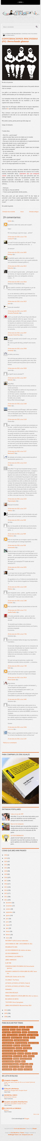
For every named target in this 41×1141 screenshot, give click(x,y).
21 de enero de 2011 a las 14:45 (17, 699)
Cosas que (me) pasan (20, 1128)
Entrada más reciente (9, 212)
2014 (5, 890)
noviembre (9, 906)
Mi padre (32, 1038)
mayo (7, 925)
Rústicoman (20, 1053)
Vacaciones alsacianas (25, 1059)
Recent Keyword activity (8, 1048)
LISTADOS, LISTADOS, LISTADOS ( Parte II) (17, 983)
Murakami (5, 1067)
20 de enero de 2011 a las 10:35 (17, 567)
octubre (8, 909)
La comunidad (6, 1038)
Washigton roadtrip (14, 1067)
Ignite (31, 1064)
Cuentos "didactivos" (32, 1035)
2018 (5, 877)
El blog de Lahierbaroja (11, 1089)
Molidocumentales (32, 1032)
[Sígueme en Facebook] (15, 19)
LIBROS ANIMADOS (10, 960)
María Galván (12, 680)
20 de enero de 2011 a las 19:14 (17, 677)
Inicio (22, 212)
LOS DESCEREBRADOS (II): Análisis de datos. (18, 950)
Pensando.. (22, 1027)
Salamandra (11, 547)
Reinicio (6, 1110)
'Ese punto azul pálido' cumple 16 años (15, 1103)
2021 (5, 868)
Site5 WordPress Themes (17, 1132)
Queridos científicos (33, 1043)
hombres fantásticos (8, 1040)
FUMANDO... (9, 989)
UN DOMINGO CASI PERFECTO (14, 956)
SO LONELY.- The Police (12, 980)
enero (8, 938)
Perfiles (18, 1030)
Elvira (9, 569)
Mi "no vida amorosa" (21, 1043)
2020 (5, 871)
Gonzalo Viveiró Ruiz (14, 335)
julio (7, 919)
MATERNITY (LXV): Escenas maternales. (16, 941)
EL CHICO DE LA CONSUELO (12, 1108)
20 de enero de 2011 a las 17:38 (17, 666)
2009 (5, 1013)
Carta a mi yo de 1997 (17, 814)
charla (22, 1067)
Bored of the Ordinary (10, 1097)
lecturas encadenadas (8, 1061)
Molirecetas (31, 1056)
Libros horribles (18, 1056)
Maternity (12, 1030)
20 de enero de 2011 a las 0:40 (17, 520)
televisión (20, 1069)
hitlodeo (10, 380)
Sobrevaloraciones (7, 1059)
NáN (9, 668)
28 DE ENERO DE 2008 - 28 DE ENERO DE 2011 (18, 944)
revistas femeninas (7, 1069)
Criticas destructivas (12, 1035)
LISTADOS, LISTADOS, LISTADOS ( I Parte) (17, 986)
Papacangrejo (12, 501)
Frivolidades (6, 1030)
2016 (5, 884)
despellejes (26, 1038)
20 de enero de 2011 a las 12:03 (17, 587)
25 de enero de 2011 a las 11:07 (17, 739)
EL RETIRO (8, 963)
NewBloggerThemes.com (14, 1134)
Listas (24, 1056)
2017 (5, 881)
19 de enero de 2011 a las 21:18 (17, 419)
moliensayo (19, 1048)
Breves (23, 1061)
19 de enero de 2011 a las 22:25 (17, 499)
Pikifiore (10, 589)
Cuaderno (34, 1053)
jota (9, 303)
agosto (8, 915)
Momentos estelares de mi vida (10, 1027)
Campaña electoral (7, 1045)
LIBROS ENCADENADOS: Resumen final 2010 (18, 1005)
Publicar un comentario (10, 743)
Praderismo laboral (8, 1051)
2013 (5, 893)
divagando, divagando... (11, 1080)
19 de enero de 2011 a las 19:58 (17, 348)
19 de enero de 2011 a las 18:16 (17, 282)
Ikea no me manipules (17, 824)
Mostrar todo (36, 1114)
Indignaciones (25, 1030)
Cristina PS (11, 239)
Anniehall (10, 350)
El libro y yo (30, 1027)
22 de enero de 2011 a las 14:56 (17, 727)
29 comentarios (9, 35)
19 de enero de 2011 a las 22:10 (17, 463)
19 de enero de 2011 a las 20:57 (17, 378)
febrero (8, 935)
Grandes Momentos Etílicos (21, 1040)
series (14, 1069)
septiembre (9, 912)
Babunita (10, 268)
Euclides (10, 603)
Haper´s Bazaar (24, 1064)
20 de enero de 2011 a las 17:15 (17, 610)
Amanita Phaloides (13, 313)
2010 (5, 1010)
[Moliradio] (26, 19)
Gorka (9, 221)
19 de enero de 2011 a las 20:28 (17, 368)
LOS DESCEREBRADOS (17, 835)
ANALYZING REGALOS (11, 993)
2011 (5, 900)
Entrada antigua (33, 212)
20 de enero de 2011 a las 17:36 (17, 634)
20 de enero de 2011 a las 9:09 (17, 534)
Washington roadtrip (16, 1038)
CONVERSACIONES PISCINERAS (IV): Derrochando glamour (20, 40)
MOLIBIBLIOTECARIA (11, 947)
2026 (5, 855)
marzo (8, 931)
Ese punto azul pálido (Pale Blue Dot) (15, 1102)
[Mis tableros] (31, 19)
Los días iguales (27, 1048)
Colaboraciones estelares (20, 1051)
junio (7, 922)
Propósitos (27, 1053)
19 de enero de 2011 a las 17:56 (17, 237)
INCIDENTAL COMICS (10, 1095)
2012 (5, 897)
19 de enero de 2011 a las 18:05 (17, 252)
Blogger (26, 1118)
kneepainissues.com (27, 1134)
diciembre (9, 903)
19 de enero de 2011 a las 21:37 (17, 451)
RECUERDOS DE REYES (12, 999)
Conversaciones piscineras (29, 33)
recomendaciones (16, 1032)
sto (8, 109)
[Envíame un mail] (20, 19)
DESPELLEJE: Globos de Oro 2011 (15, 977)
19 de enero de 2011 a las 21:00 (17, 404)
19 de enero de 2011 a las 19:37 (17, 333)
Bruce (4, 1035)
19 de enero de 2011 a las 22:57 (17, 508)
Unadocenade (22, 1035)
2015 (5, 887)
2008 (5, 1017)
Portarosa (11, 536)
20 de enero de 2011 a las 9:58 (17, 545)
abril (7, 928)
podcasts (24, 1032)
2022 (5, 865)
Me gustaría (17, 1045)
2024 (5, 858)
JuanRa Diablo (12, 612)
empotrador (29, 1067)
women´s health (28, 1069)
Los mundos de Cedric (8, 1043)
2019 (5, 874)
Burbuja (10, 254)
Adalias (10, 510)
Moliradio (16, 1059)
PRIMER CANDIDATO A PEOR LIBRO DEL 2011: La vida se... (22, 996)
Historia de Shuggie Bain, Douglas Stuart (15, 1090)
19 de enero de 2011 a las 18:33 (17, 311)
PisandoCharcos (25, 1045)
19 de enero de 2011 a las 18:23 (17, 301)
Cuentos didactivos (7, 1056)
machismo (17, 1061)
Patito (9, 406)
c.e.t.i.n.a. (10, 729)
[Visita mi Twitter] (9, 19)
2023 (5, 861)
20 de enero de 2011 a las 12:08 (17, 601)
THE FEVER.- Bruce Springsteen (14, 1002)
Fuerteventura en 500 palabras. (10, 1064)
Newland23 (11, 453)
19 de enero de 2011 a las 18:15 (17, 266)
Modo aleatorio (6, 1032)
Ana (9, 465)
